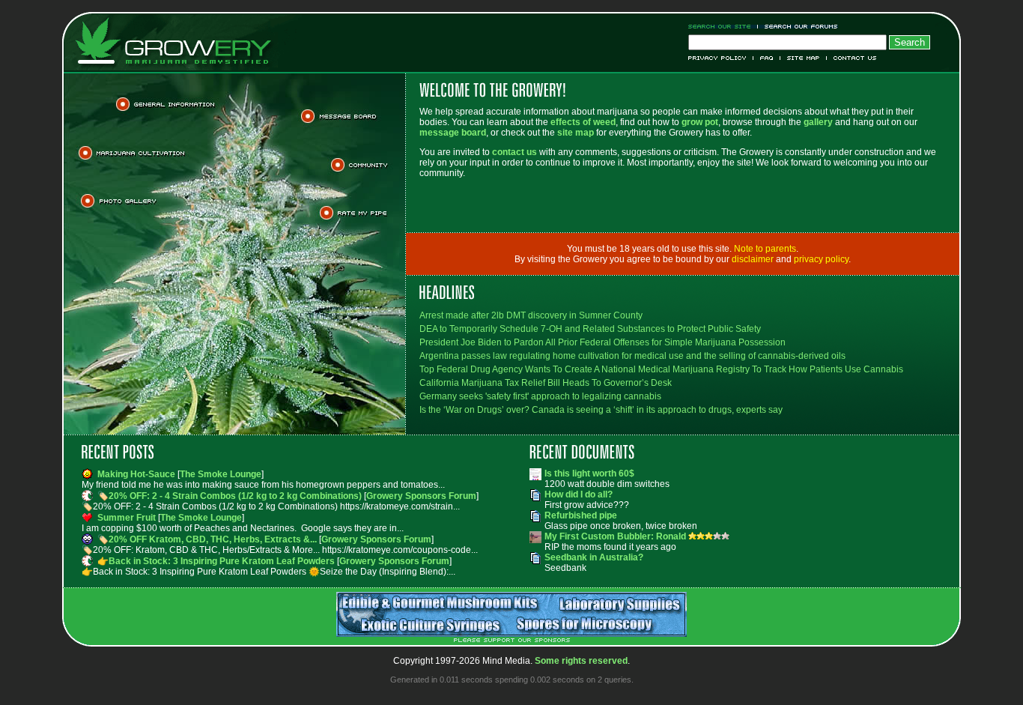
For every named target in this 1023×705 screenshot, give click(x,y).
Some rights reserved (581, 661)
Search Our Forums (798, 26)
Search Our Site (723, 26)
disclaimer (753, 259)
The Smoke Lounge (220, 474)
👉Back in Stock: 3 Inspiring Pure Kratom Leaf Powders (216, 561)
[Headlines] (682, 292)
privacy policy (821, 259)
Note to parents (765, 248)
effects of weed (583, 122)
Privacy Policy (720, 58)
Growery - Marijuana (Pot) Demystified (182, 41)
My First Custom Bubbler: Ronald (616, 536)
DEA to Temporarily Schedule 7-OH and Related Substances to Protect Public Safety (590, 329)
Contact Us (852, 58)
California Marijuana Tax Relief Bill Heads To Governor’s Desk (545, 383)
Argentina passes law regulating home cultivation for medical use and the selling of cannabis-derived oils (632, 356)
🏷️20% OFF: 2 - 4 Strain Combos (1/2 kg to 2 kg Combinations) (229, 496)
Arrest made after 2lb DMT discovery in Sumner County (531, 315)
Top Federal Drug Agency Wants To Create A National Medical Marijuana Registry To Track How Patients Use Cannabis (661, 369)
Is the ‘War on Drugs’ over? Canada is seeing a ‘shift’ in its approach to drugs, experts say (601, 410)
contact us (514, 152)
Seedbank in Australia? (593, 557)
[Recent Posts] (288, 451)
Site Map (803, 58)
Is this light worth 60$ (589, 473)
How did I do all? (578, 494)
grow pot (700, 122)
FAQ (766, 58)
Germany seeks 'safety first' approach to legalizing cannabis (540, 396)
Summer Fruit (126, 517)
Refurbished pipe (580, 515)
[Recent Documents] (735, 451)
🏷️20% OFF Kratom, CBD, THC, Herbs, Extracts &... (207, 539)
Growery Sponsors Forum (421, 496)
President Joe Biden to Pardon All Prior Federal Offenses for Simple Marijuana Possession (602, 342)
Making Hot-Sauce (136, 474)
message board (452, 132)
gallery (818, 122)
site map (575, 132)
